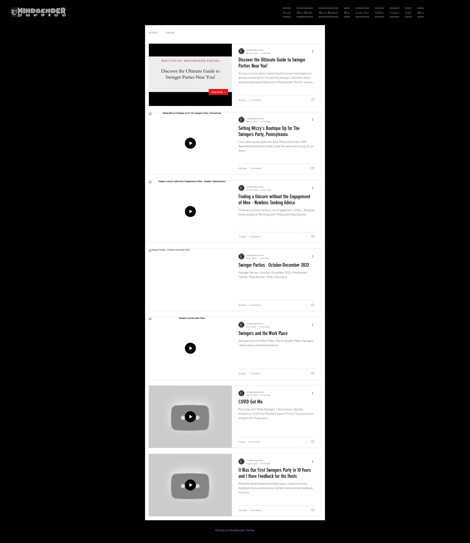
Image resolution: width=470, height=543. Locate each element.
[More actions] (314, 51)
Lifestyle (170, 32)
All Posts (153, 32)
